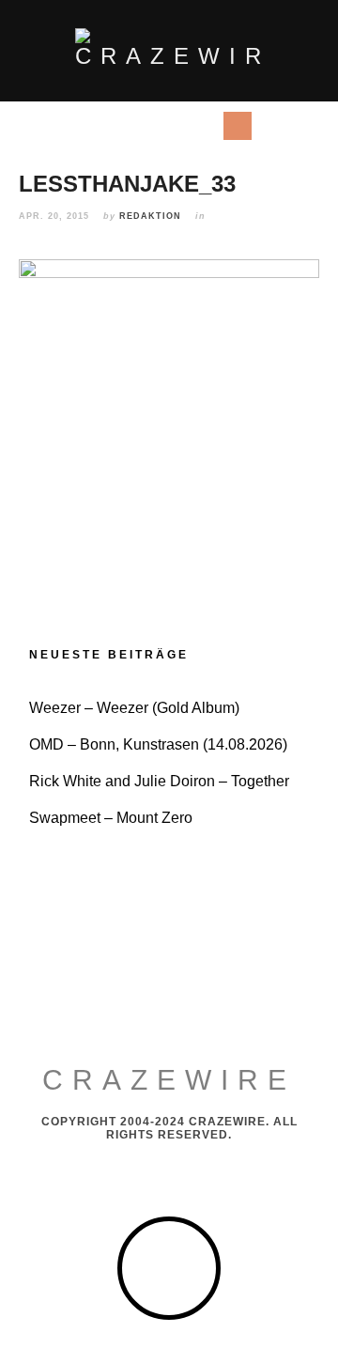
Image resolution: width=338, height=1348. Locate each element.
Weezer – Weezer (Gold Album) (134, 708)
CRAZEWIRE (169, 1079)
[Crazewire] (169, 49)
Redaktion (150, 216)
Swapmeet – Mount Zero (110, 818)
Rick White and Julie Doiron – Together (159, 781)
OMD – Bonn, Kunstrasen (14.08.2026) (158, 744)
